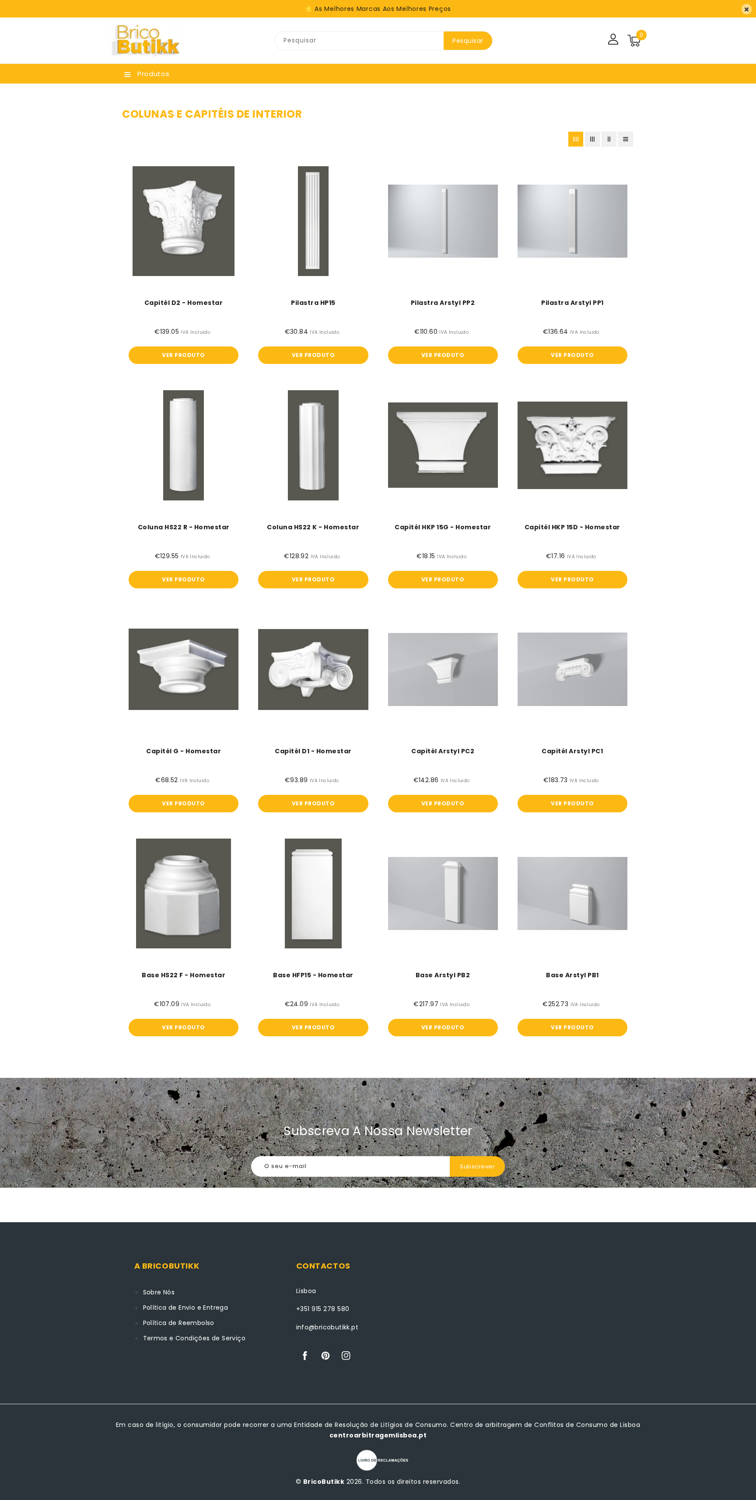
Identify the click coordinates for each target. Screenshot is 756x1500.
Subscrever (477, 1166)
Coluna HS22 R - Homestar (184, 527)
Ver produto (183, 355)
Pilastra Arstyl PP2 (443, 302)
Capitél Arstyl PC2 (442, 751)
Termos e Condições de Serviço (194, 1338)
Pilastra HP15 (313, 302)
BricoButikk (324, 1481)
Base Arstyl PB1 (572, 975)
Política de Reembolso (178, 1322)
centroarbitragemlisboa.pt (378, 1435)
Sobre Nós (159, 1292)
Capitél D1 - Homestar (313, 751)
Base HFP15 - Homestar (313, 975)
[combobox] (359, 40)
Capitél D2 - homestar (183, 302)
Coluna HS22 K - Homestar (313, 527)
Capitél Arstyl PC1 (572, 751)
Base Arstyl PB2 (443, 975)
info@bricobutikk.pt (327, 1327)
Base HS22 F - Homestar (183, 975)
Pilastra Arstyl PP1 (572, 302)
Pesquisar (467, 40)
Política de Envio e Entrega (185, 1307)
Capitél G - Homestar (183, 751)
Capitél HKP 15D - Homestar (572, 527)
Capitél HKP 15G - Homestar (443, 527)
